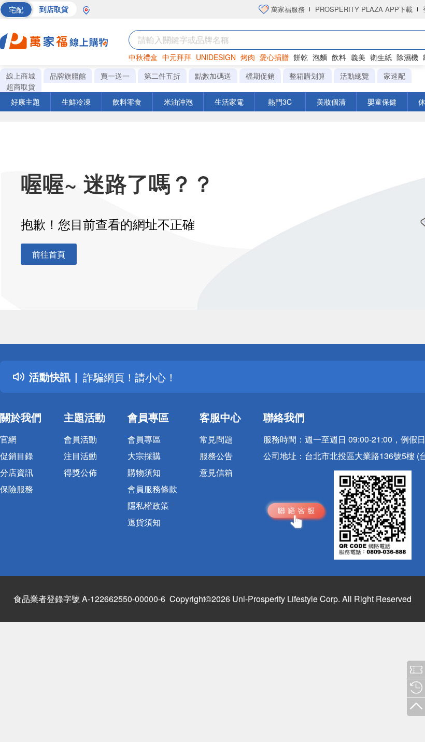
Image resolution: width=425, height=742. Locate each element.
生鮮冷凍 (76, 101)
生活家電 (229, 101)
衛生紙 (381, 57)
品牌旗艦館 (68, 75)
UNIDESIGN (216, 57)
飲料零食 (126, 101)
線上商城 (20, 75)
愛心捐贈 (274, 57)
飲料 (339, 57)
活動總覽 (354, 75)
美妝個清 (331, 101)
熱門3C (280, 101)
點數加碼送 (213, 75)
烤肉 (247, 57)
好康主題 (25, 101)
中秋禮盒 (143, 57)
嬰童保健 (381, 101)
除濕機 (407, 57)
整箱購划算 (307, 75)
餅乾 (300, 57)
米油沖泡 (178, 101)
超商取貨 (20, 86)
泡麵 (320, 57)
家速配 (394, 75)
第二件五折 (162, 75)
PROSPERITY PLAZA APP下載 (364, 9)
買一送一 (115, 75)
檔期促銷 (260, 75)
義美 (358, 57)
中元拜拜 (176, 57)
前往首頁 (48, 254)
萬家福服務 (287, 9)
